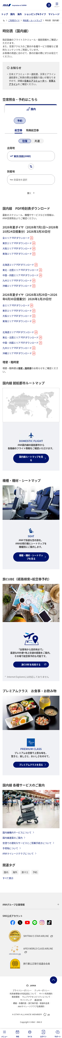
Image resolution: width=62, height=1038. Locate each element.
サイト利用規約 (45, 994)
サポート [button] (58, 1036)
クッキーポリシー (42, 990)
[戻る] (8, 120)
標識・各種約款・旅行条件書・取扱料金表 (31, 1003)
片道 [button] (37, 141)
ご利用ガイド (14, 20)
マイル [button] (30, 1036)
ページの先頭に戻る (53, 980)
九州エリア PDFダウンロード (17, 280)
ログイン (48, 5)
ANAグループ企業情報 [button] (14, 904)
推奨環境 (15, 997)
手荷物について (10, 848)
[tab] (31, 109)
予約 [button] (17, 1036)
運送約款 (38, 1000)
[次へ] (34, 120)
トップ (4, 14)
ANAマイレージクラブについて (18, 853)
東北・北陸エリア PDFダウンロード (20, 269)
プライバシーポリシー (22, 990)
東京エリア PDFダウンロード (17, 243)
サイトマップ (26, 1000)
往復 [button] (24, 141)
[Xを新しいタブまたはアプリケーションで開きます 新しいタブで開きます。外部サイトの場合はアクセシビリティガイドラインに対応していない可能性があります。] (20, 922)
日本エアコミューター (35, 80)
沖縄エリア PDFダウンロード (17, 285)
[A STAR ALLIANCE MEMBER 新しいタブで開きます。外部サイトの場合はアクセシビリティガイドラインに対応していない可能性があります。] (31, 1014)
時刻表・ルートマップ (32, 20)
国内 (12, 14)
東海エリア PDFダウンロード (17, 253)
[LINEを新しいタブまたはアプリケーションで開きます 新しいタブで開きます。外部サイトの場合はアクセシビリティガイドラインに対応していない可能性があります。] (34, 922)
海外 (19, 14)
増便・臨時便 (24, 368)
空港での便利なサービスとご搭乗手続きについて (27, 843)
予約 (35, 872)
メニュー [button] (4, 1036)
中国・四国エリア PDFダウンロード (20, 275)
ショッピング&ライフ (35, 14)
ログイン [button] (43, 1036)
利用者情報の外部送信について (23, 994)
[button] (56, 5)
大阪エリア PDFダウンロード (17, 248)
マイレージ (53, 14)
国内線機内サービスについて (17, 832)
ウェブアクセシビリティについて (36, 997)
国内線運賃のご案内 (13, 837)
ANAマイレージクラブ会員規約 (31, 1006)
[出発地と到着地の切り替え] (31, 166)
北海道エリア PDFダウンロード (18, 264)
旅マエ (25, 872)
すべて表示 (8, 878)
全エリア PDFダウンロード (16, 237)
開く (29, 193)
